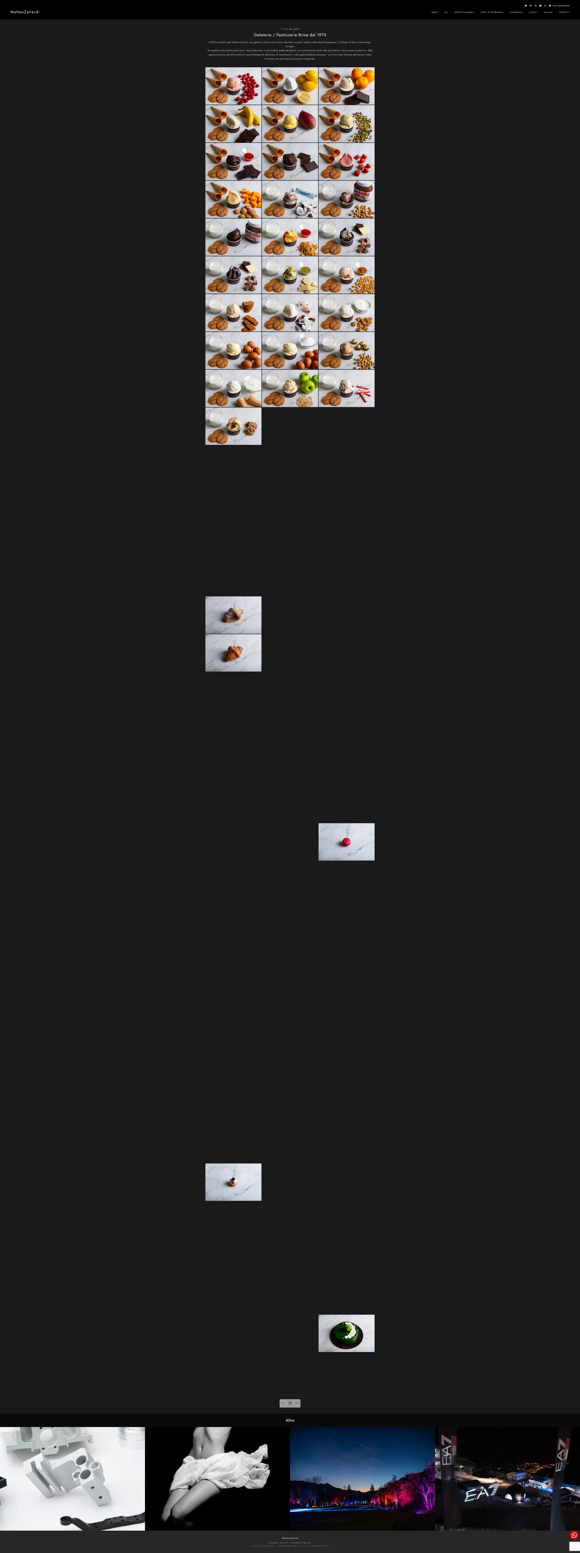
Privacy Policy (279, 1543)
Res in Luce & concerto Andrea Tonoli (362, 1526)
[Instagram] (535, 6)
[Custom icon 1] (545, 6)
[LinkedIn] (530, 6)
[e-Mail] (540, 6)
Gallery (548, 12)
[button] (574, 1535)
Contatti (564, 12)
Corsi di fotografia (492, 12)
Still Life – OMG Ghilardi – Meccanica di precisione (72, 1526)
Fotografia (516, 12)
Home (435, 12)
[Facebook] (525, 6)
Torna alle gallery (291, 29)
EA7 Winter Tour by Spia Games (507, 1526)
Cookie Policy (301, 1543)
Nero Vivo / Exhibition (217, 1526)
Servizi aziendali (464, 12)
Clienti (533, 12)
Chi (446, 12)
